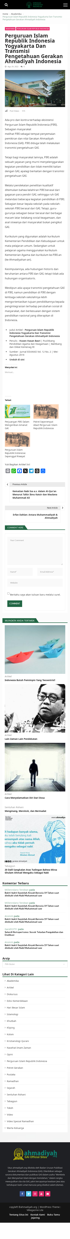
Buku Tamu (53, 1214)
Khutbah (11, 1020)
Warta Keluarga (15, 1128)
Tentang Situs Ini (18, 1214)
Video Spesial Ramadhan (20, 1121)
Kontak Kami (37, 1214)
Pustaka (11, 1074)
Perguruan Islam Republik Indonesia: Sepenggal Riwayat (15, 453)
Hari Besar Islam (16, 1007)
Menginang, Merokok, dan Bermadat (25, 811)
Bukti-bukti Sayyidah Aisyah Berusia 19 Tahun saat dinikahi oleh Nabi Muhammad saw (32, 894)
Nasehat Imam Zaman (19, 1047)
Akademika (10, 29)
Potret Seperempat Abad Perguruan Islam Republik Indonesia (45, 425)
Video (10, 1114)
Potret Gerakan (15, 1067)
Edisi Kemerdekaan (17, 1000)
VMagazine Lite (35, 1210)
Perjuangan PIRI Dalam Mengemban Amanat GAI (17, 425)
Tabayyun (10, 866)
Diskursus (12, 994)
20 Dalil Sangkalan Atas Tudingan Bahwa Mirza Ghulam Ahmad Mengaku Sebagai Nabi (31, 871)
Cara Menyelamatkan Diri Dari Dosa (25, 797)
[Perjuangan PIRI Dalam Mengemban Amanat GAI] (17, 412)
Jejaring (35, 1217)
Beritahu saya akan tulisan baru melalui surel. (35, 594)
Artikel (8, 676)
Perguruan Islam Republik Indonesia (33, 29)
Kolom (10, 1034)
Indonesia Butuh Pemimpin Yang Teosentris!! (30, 680)
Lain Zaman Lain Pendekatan (21, 738)
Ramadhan (13, 1081)
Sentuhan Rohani (14, 807)
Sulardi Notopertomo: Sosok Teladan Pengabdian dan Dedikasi (34, 933)
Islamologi (12, 1014)
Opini (10, 1054)
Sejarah (11, 1087)
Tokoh (10, 1107)
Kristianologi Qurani (18, 1041)
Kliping (11, 1027)
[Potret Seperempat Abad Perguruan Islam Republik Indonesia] (46, 412)
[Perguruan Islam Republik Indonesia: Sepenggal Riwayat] (17, 440)
